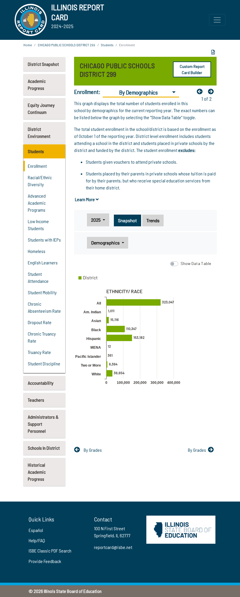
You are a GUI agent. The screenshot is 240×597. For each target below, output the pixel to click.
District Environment (39, 132)
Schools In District (44, 448)
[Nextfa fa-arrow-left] (212, 91)
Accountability (41, 383)
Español (36, 530)
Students (36, 151)
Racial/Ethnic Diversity (40, 181)
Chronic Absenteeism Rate (44, 307)
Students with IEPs (44, 239)
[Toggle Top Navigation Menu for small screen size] (217, 20)
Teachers (36, 400)
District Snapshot (43, 64)
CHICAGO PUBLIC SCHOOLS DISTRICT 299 (66, 45)
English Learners (43, 262)
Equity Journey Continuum (41, 108)
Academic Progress (37, 84)
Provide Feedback (45, 561)
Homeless (36, 251)
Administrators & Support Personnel (43, 424)
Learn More (85, 199)
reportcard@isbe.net (113, 547)
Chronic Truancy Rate (42, 337)
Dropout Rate (40, 322)
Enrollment (37, 166)
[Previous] (201, 91)
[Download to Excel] (213, 52)
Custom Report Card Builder (192, 69)
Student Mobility (42, 292)
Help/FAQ (37, 540)
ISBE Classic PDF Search (50, 550)
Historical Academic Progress (37, 472)
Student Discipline (44, 363)
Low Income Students (38, 224)
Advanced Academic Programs (37, 203)
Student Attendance (38, 277)
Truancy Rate (39, 352)
